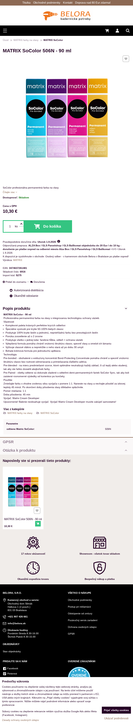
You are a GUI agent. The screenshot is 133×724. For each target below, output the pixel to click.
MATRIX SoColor (50, 413)
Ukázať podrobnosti (116, 718)
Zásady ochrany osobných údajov (20, 720)
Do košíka (52, 226)
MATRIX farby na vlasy (20, 413)
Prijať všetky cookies (116, 710)
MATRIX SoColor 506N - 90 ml (23, 519)
